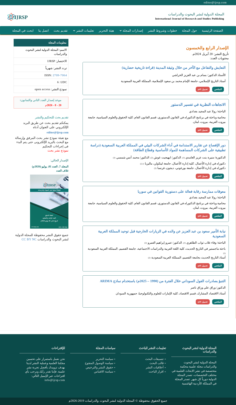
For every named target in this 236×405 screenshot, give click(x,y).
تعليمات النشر (85, 30)
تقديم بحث (61, 30)
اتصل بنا (43, 30)
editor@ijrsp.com (215, 2)
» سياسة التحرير (105, 359)
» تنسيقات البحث (155, 359)
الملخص (218, 89)
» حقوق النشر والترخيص (101, 367)
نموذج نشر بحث (58, 150)
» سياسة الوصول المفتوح (100, 363)
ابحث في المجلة (23, 30)
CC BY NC (29, 239)
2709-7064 (60, 75)
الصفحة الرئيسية (212, 30)
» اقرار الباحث (157, 371)
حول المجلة (189, 30)
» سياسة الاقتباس (104, 371)
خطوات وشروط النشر (162, 30)
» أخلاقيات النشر (156, 367)
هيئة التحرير (106, 30)
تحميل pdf (203, 89)
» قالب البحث (157, 363)
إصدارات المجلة (133, 30)
